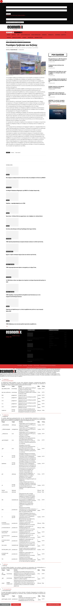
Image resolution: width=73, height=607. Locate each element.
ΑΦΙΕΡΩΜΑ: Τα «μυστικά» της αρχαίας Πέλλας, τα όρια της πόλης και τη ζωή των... (56, 102)
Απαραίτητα (5, 379)
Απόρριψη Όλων (5, 604)
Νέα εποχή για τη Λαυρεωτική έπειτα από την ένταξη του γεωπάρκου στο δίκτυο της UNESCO (25, 177)
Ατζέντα (24, 37)
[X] (19, 159)
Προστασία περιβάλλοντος (26, 42)
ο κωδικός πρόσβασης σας (12, 12)
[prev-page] (6, 326)
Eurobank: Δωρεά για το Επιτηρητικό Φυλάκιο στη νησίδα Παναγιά (56, 87)
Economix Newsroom (13, 49)
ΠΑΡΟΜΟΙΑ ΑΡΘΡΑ (9, 165)
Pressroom (30, 37)
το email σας (8, 20)
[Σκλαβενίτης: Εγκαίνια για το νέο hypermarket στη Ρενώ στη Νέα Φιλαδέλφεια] (36, 335)
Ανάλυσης (5, 564)
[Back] (6, 3)
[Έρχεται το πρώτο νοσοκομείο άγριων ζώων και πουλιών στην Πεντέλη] (26, 248)
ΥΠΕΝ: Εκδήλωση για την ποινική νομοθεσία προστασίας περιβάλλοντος (21, 324)
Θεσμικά (9, 37)
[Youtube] (10, 337)
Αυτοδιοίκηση (8, 238)
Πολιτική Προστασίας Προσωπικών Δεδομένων (48, 365)
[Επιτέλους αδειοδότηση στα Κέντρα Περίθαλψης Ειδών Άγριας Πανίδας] (26, 222)
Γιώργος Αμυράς (17, 152)
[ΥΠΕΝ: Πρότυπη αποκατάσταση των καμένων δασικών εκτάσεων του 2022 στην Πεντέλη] (26, 235)
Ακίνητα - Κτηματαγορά (10, 264)
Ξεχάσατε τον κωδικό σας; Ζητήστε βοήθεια (15, 15)
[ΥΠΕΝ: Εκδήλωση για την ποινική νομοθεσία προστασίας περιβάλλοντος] (26, 317)
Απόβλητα (44, 34)
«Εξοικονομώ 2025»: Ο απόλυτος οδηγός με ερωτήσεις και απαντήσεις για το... (35, 359)
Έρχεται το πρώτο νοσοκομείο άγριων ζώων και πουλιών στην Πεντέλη (21, 254)
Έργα (18, 34)
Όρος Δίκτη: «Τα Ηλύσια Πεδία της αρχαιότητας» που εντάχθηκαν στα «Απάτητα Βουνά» (24, 216)
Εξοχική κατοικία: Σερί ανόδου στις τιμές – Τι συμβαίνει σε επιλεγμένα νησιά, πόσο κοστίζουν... (57, 73)
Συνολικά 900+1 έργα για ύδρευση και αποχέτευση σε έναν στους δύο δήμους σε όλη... (57, 94)
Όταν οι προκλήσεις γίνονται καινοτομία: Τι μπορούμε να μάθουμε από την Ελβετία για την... (57, 80)
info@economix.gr (16, 335)
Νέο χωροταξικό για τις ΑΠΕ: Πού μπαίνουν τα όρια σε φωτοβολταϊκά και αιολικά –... (57, 59)
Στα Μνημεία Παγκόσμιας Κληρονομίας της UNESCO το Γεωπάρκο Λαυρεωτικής (22, 190)
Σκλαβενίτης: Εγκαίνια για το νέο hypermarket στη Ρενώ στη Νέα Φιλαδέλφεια (35, 338)
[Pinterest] (22, 159)
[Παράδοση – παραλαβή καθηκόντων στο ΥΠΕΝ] (26, 196)
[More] (37, 159)
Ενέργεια (14, 34)
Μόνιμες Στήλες (38, 37)
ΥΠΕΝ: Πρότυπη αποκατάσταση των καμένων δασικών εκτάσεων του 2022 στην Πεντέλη (24, 241)
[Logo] (10, 32)
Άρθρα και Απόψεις (16, 37)
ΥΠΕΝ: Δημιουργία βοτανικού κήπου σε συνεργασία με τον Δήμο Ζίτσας (21, 267)
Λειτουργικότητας (7, 589)
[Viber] (27, 159)
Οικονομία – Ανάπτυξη (60, 34)
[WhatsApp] (24, 159)
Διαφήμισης (6, 415)
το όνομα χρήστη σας (10, 8)
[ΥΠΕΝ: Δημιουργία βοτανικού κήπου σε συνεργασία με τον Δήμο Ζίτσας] (26, 260)
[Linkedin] (30, 159)
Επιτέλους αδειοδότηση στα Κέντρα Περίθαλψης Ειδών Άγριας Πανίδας (21, 229)
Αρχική (8, 34)
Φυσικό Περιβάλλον (35, 34)
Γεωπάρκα (12, 152)
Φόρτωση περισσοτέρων (53, 104)
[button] (65, 32)
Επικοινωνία (25, 365)
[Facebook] (16, 159)
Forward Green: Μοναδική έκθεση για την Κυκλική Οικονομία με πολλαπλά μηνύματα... (35, 349)
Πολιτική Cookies (36, 365)
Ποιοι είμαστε (19, 365)
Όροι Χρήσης (30, 365)
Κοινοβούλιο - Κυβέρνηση (13, 42)
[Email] (32, 159)
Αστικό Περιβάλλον (25, 34)
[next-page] (7, 326)
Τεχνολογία (51, 34)
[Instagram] (7, 337)
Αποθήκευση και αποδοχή (53, 604)
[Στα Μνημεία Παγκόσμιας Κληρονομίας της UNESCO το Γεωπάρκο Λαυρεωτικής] (26, 184)
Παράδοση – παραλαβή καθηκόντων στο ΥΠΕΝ (15, 203)
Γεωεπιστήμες (8, 187)
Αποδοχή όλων (16, 604)
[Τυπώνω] (35, 159)
